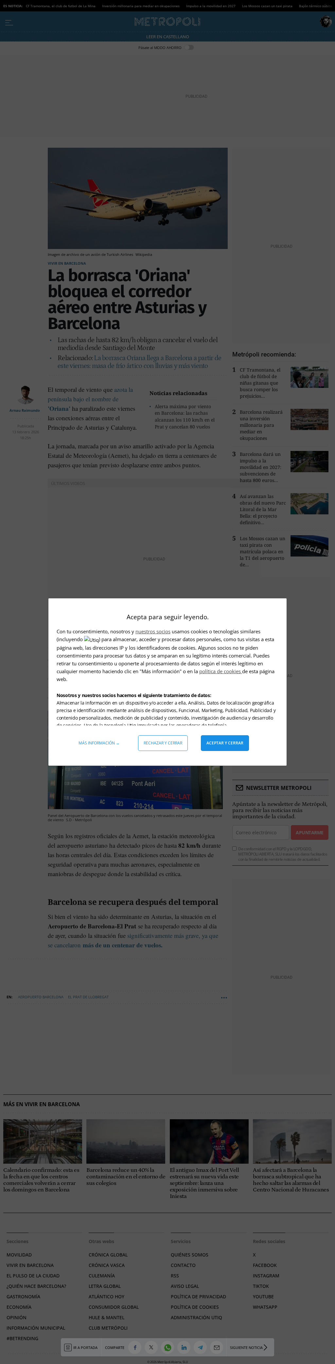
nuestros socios (152, 631)
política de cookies (220, 671)
